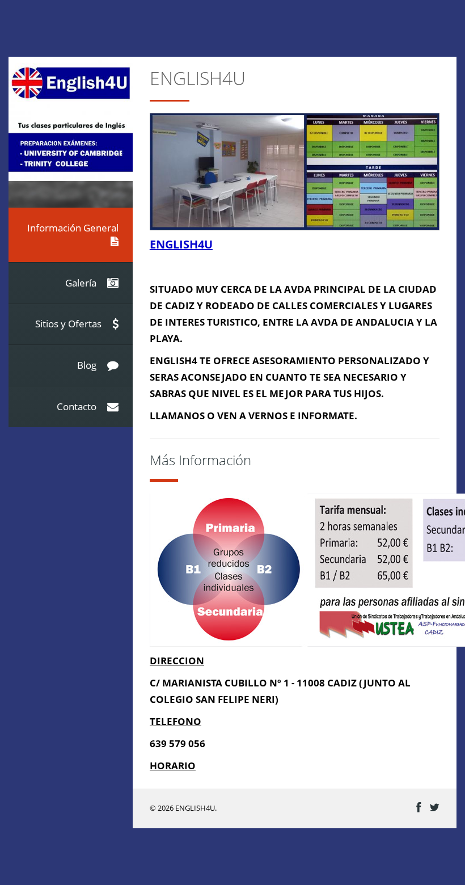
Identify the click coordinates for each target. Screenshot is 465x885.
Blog (88, 365)
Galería (82, 282)
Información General (73, 227)
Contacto (78, 406)
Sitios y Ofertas (69, 323)
